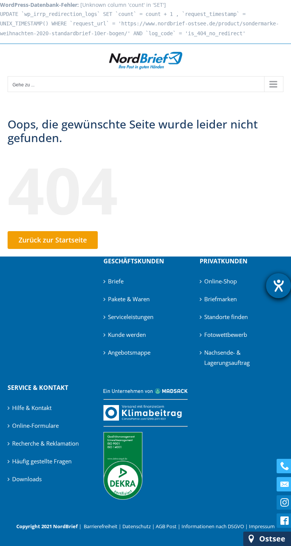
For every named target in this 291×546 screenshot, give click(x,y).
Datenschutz (136, 526)
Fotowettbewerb (225, 334)
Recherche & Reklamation (45, 443)
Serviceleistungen (130, 317)
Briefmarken (220, 299)
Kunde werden (127, 334)
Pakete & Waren (129, 299)
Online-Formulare (35, 425)
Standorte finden (226, 317)
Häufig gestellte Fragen (42, 461)
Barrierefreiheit (100, 526)
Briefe (116, 281)
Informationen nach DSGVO (212, 526)
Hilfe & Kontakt (32, 407)
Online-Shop (220, 281)
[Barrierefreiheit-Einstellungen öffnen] (278, 285)
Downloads (27, 479)
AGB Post (166, 526)
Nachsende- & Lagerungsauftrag (227, 357)
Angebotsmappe (129, 352)
